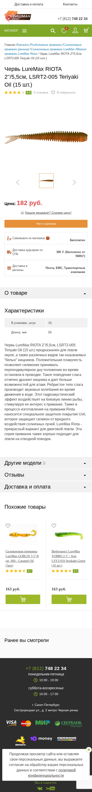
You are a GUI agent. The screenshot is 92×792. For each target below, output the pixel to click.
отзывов (41, 92)
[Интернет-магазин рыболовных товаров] (17, 17)
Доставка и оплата (29, 4)
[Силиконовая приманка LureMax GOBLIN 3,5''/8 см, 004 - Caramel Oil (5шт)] (23, 534)
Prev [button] (17, 182)
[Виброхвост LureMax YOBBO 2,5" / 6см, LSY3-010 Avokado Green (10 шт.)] (69, 534)
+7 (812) (73, 19)
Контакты (70, 4)
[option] (46, 180)
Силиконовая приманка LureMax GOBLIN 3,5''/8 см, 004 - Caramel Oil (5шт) (22, 558)
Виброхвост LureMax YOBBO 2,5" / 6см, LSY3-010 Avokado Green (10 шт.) (68, 558)
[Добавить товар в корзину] (23, 599)
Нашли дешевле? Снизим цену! (48, 212)
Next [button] (74, 182)
